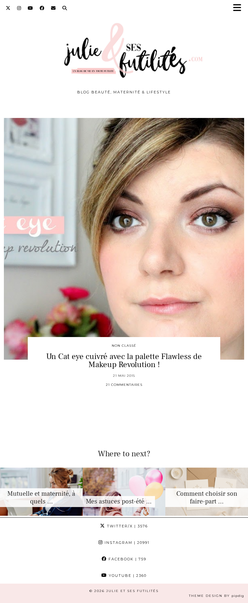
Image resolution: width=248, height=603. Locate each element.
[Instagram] (19, 8)
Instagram (126, 542)
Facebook (126, 559)
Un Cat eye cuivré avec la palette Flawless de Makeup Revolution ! (124, 360)
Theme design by (216, 596)
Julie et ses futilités (132, 591)
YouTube (127, 575)
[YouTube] (30, 8)
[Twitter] (8, 8)
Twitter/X (126, 526)
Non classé (124, 346)
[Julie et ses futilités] (124, 46)
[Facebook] (42, 8)
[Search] (64, 8)
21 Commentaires (124, 385)
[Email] (53, 8)
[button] (239, 8)
